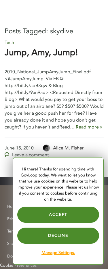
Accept (58, 214)
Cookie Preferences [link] (18, 265)
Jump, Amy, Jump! (41, 52)
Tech (9, 42)
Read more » (89, 127)
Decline (58, 235)
